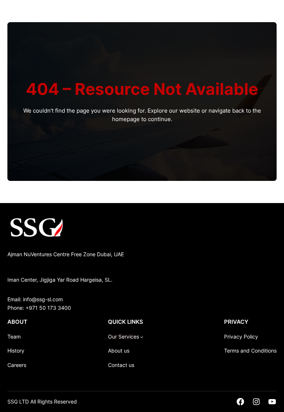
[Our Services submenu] (141, 337)
